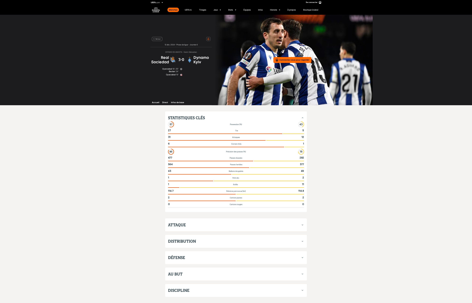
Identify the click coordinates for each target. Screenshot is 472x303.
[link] (173, 9)
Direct (165, 102)
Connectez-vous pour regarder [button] (294, 60)
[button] (217, 9)
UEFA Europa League (155, 9)
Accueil (155, 102)
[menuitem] (173, 9)
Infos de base (177, 102)
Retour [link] (158, 39)
